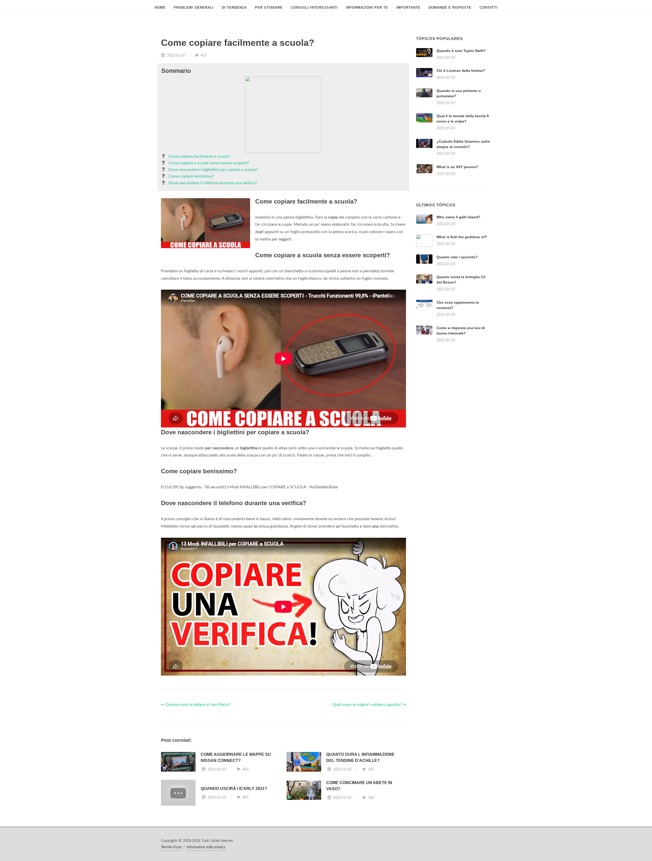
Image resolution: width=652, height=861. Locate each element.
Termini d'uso (171, 847)
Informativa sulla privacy (206, 847)
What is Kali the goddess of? (462, 237)
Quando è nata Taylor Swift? (461, 51)
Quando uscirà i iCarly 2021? (234, 788)
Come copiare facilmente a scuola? (199, 156)
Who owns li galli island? (458, 217)
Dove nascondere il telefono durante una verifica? (212, 183)
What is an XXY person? (457, 167)
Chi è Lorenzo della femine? (461, 71)
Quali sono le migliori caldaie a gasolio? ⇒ (369, 705)
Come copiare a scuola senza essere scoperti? (208, 163)
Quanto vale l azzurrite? (457, 257)
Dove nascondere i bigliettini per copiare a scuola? (212, 170)
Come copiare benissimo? (191, 176)
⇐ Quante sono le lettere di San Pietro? (196, 705)
